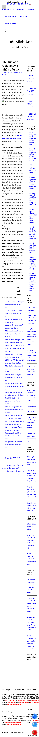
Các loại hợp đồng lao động (31, 526)
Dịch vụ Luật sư (11, 23)
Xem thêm (30, 81)
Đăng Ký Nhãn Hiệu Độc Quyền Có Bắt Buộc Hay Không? (33, 154)
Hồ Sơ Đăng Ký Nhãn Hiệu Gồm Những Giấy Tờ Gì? (33, 138)
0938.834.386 (11, 4)
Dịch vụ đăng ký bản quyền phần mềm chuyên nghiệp (32, 422)
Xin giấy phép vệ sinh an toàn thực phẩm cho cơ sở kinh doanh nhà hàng (31, 336)
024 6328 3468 (23, 4)
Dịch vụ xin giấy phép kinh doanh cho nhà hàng (31, 371)
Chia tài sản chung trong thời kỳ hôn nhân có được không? (32, 476)
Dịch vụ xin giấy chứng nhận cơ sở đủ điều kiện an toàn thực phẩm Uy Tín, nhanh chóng (31, 315)
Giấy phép (24, 16)
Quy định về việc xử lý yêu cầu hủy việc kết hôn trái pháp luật (32, 232)
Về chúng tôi (19, 10)
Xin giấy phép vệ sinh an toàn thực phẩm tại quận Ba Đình (32, 355)
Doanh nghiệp (11, 16)
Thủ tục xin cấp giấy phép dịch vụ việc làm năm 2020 (31, 559)
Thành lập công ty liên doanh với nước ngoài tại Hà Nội (32, 263)
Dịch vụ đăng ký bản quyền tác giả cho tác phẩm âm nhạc (32, 395)
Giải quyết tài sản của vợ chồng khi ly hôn (32, 168)
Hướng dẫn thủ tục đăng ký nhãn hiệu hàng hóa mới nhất (32, 199)
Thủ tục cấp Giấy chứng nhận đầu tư (12, 457)
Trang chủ (7, 10)
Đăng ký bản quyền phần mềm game (31, 409)
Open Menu (4, 7)
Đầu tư (31, 10)
